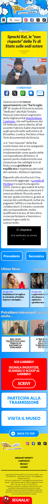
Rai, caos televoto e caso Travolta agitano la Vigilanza (15, 343)
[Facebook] (32, 20)
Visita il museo (24, 418)
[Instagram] (25, 20)
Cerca (16, 20)
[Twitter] (38, 20)
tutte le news (40, 268)
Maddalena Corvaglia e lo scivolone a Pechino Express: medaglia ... (14, 297)
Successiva (36, 256)
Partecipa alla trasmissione (24, 400)
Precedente (12, 256)
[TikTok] (44, 20)
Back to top (26, 433)
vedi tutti (42, 312)
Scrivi (24, 383)
